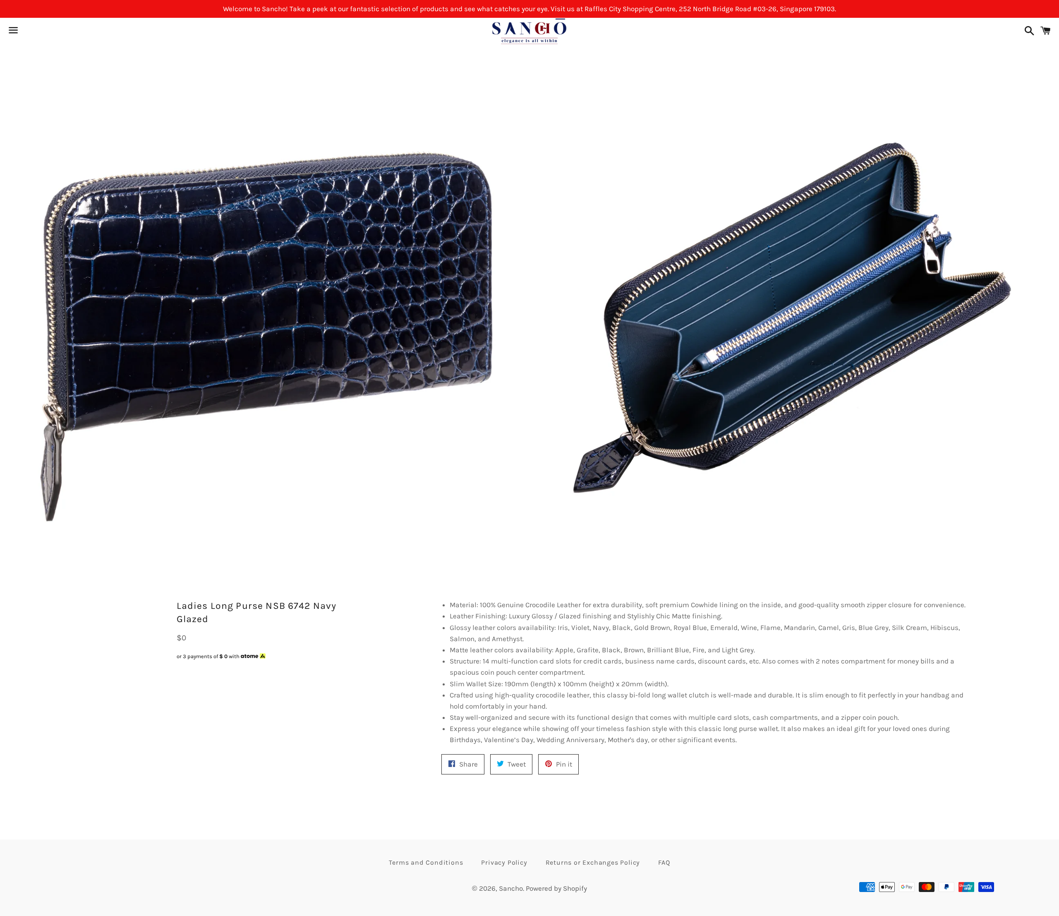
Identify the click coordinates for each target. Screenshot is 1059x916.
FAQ (664, 862)
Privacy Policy (504, 862)
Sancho (511, 888)
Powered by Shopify (556, 888)
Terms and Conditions (426, 862)
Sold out (238, 672)
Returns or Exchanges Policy (593, 862)
